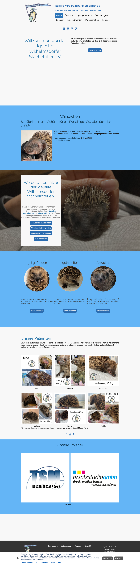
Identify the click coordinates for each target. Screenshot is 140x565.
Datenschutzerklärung (29, 562)
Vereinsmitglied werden (41, 228)
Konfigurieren (56, 562)
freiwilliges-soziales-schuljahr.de (67, 138)
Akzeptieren (107, 558)
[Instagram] (68, 29)
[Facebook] (64, 29)
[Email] (72, 29)
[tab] (65, 504)
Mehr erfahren (95, 50)
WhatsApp (65, 140)
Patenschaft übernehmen (41, 233)
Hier (116, 345)
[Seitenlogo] (38, 12)
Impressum (44, 562)
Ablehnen (118, 558)
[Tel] (76, 29)
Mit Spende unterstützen (41, 223)
